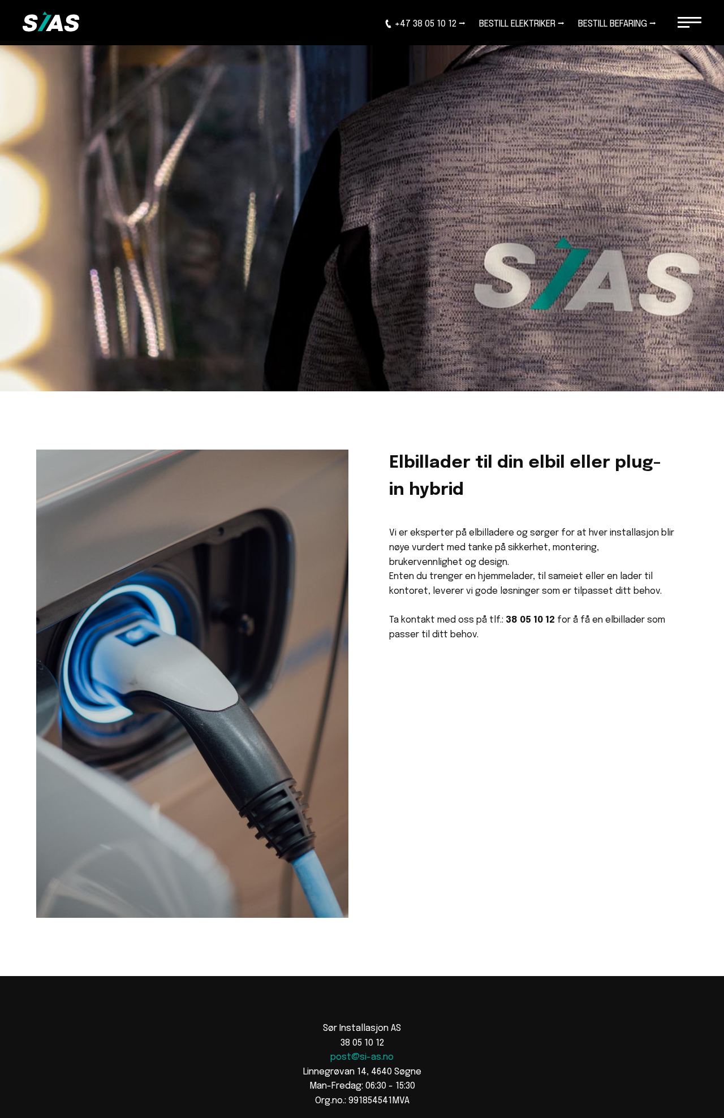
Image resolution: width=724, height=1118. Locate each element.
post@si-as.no (362, 1057)
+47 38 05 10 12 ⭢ (430, 24)
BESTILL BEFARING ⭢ (617, 24)
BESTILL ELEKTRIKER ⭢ (521, 24)
